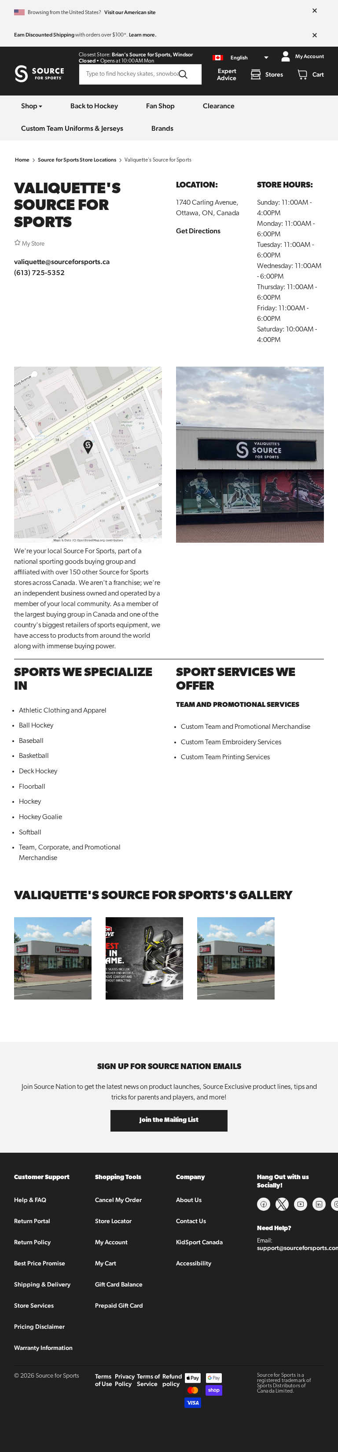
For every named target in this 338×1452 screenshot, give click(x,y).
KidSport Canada (199, 1242)
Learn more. (143, 35)
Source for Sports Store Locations (77, 160)
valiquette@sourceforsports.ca (62, 261)
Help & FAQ (30, 1199)
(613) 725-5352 (39, 272)
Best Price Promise (39, 1263)
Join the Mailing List (169, 1120)
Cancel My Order (118, 1199)
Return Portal (32, 1220)
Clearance (219, 106)
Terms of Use (103, 1380)
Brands (162, 128)
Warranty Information (43, 1347)
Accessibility (193, 1263)
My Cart (105, 1263)
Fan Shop (160, 106)
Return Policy (32, 1242)
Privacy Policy (125, 1380)
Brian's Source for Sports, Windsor (152, 54)
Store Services (34, 1305)
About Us (189, 1199)
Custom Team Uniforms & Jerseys (72, 128)
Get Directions (198, 231)
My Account (111, 1242)
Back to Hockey (94, 106)
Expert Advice (226, 74)
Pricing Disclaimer (39, 1326)
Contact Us (191, 1220)
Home (22, 160)
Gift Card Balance (119, 1284)
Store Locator (113, 1220)
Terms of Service (148, 1380)
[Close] (314, 11)
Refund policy (172, 1380)
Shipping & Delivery (42, 1284)
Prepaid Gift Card (119, 1305)
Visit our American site (130, 12)
